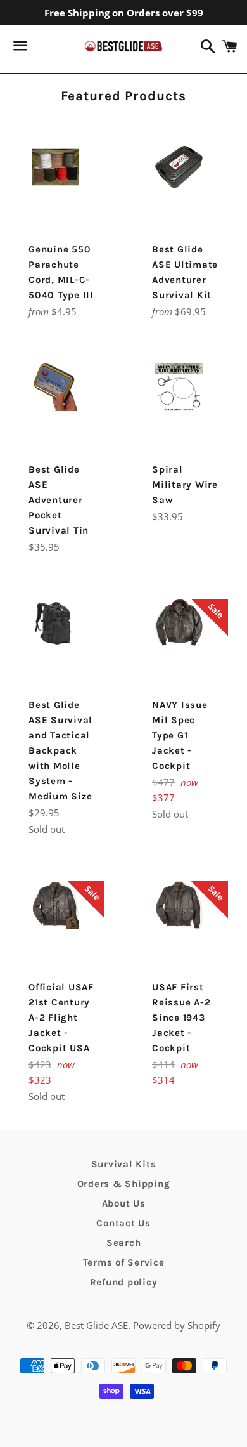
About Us (124, 1203)
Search (123, 1242)
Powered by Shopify (176, 1325)
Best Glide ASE (96, 1325)
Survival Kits (123, 1164)
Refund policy (124, 1282)
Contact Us (123, 1223)
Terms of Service (124, 1262)
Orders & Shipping (123, 1183)
